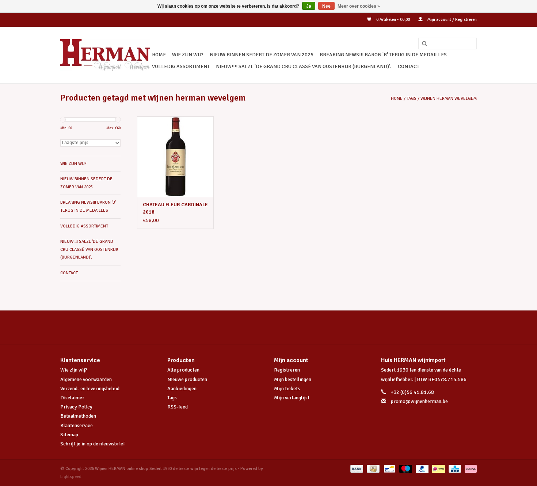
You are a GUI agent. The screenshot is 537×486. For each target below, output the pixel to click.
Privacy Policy (76, 407)
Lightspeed (70, 476)
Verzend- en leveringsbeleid (89, 388)
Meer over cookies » (359, 6)
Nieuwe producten (187, 379)
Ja (308, 6)
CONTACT (408, 66)
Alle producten (183, 370)
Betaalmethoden (78, 416)
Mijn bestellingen (292, 379)
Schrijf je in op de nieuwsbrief (92, 444)
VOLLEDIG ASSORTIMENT (181, 66)
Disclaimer (72, 398)
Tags (411, 98)
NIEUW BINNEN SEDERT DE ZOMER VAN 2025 (261, 55)
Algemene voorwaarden (86, 379)
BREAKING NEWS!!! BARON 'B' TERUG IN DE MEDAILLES (383, 55)
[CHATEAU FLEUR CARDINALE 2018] (175, 156)
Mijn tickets (287, 388)
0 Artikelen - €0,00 (393, 19)
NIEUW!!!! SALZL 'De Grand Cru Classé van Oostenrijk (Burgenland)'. (304, 66)
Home (159, 55)
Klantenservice (76, 425)
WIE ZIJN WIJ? (187, 55)
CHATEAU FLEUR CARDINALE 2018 (175, 208)
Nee (326, 6)
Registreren (287, 370)
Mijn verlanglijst (291, 398)
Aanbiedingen (182, 388)
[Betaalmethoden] (356, 468)
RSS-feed (177, 407)
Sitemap (69, 435)
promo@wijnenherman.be (419, 401)
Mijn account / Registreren (451, 19)
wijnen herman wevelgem (448, 98)
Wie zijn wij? (73, 370)
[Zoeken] (422, 44)
